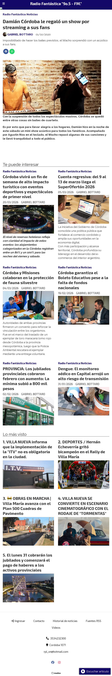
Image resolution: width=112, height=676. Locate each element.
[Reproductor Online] (56, 8)
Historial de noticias (65, 621)
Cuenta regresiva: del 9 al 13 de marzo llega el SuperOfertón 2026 (82, 181)
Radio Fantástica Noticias (20, 14)
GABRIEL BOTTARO (20, 34)
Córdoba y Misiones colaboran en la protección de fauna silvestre (28, 277)
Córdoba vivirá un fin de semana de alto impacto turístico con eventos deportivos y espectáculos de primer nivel (28, 186)
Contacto (38, 621)
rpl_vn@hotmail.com (56, 651)
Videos (56, 627)
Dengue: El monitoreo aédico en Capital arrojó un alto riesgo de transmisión (83, 373)
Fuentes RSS (93, 621)
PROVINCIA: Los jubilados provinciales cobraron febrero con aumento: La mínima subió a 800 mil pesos (27, 378)
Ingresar (19, 621)
